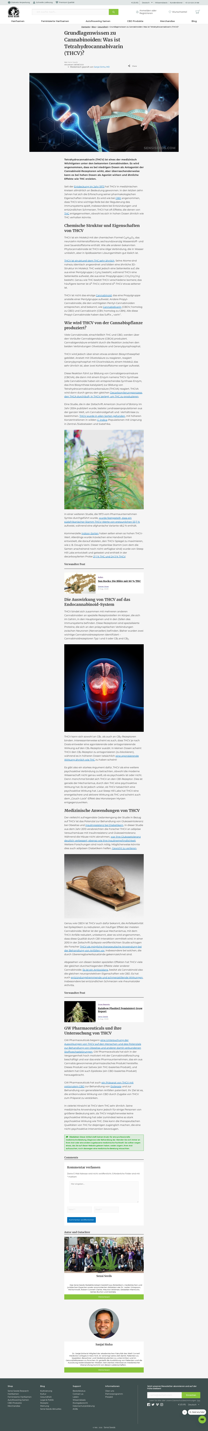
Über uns (109, 1391)
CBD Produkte (135, 21)
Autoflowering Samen (98, 21)
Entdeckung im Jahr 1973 (89, 186)
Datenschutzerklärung (84, 1406)
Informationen (112, 1386)
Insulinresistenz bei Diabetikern (104, 825)
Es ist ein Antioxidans (95, 969)
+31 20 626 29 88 (192, 3)
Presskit (109, 1397)
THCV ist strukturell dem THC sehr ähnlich (89, 260)
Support (77, 1386)
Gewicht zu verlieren (124, 848)
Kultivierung (46, 1391)
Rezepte (44, 1403)
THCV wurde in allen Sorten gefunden (102, 416)
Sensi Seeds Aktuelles (50, 1409)
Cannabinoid (104, 295)
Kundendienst (176, 3)
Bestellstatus (79, 1391)
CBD (118, 198)
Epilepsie (115, 1086)
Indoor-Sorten (90, 533)
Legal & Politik (47, 1400)
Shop (10, 1386)
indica (102, 419)
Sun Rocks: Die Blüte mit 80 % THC (119, 581)
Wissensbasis (161, 3)
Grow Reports (104, 1004)
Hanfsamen (17, 21)
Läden (76, 1397)
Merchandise (167, 21)
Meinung (44, 1406)
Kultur (100, 577)
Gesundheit (46, 1397)
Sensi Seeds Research (18, 1391)
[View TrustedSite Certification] (154, 1416)
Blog (194, 21)
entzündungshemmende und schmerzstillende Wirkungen (107, 977)
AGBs (75, 1409)
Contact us (78, 1394)
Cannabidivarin (112, 307)
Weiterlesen (104, 1297)
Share (134, 66)
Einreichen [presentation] (191, 1395)
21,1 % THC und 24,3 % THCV (109, 556)
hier (198, 1401)
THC (66, 213)
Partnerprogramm (114, 1394)
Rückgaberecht (80, 1403)
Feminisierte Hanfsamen (55, 21)
